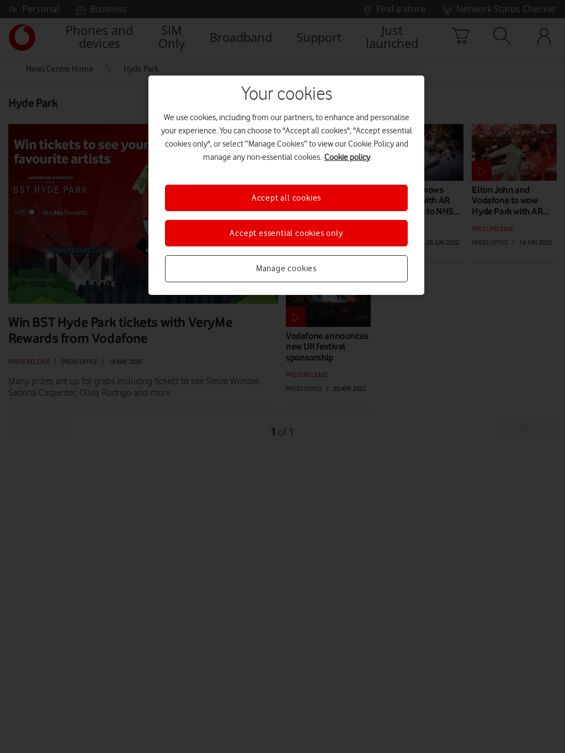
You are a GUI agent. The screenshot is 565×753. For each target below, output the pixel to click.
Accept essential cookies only (286, 233)
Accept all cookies (286, 198)
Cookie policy (347, 157)
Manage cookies (286, 268)
